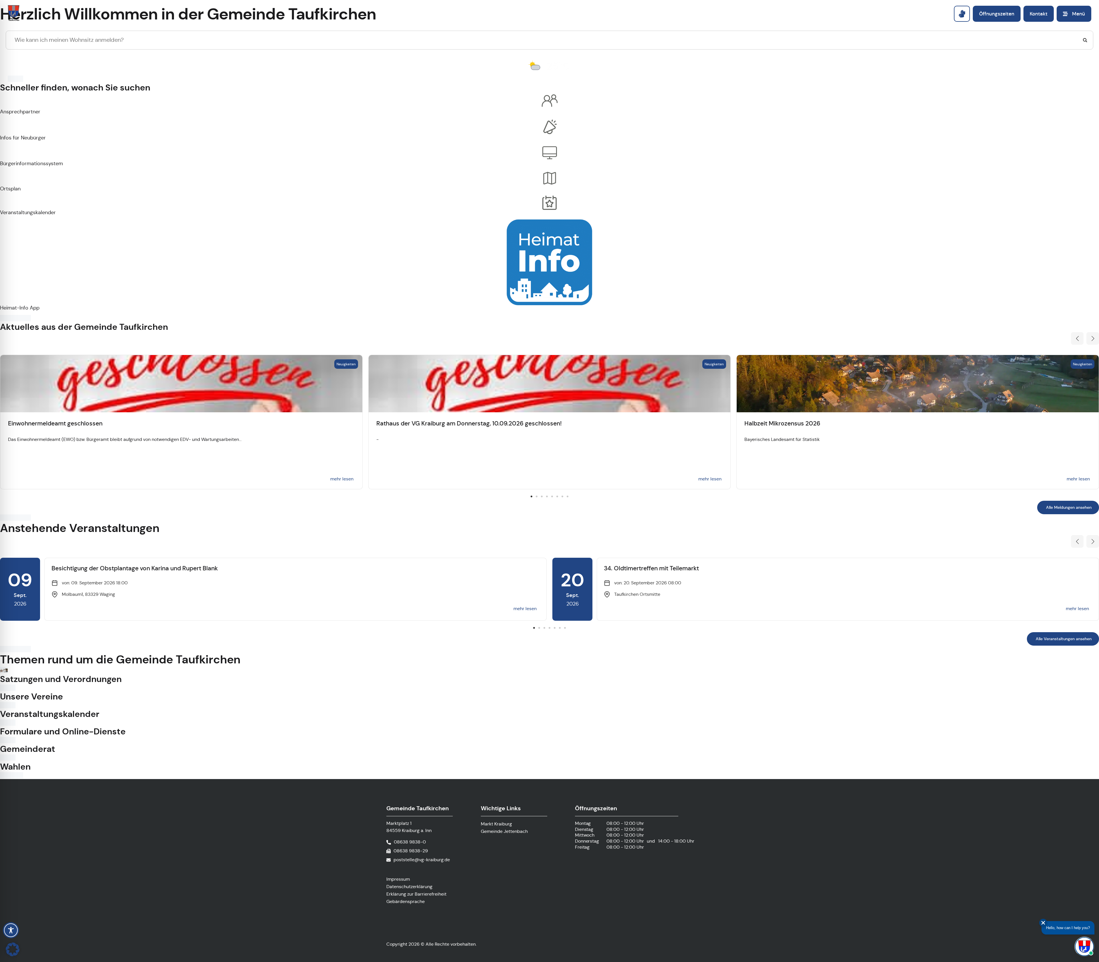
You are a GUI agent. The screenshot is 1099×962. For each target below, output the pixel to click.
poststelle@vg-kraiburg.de (422, 859)
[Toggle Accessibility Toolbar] (10, 930)
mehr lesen (341, 479)
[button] (1077, 338)
